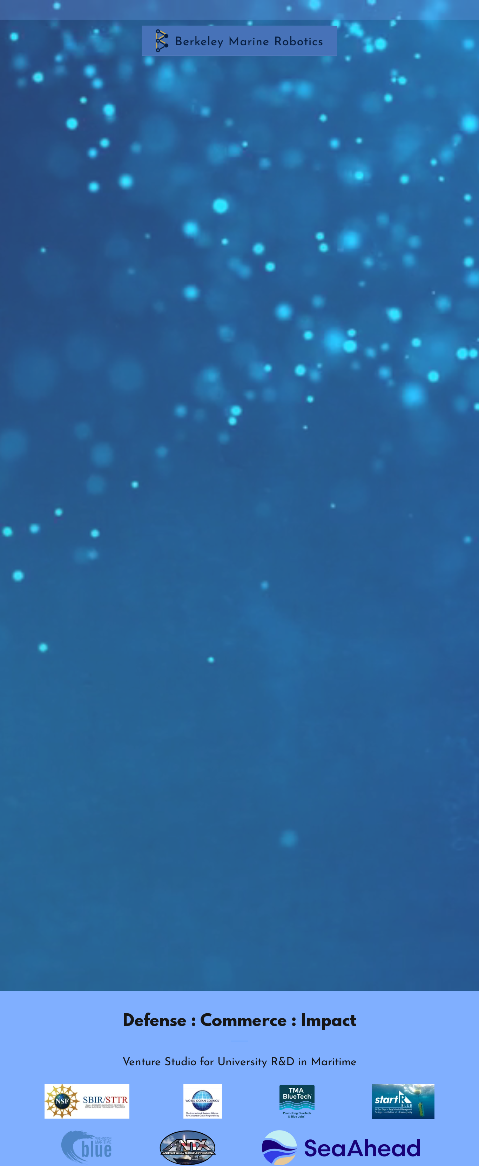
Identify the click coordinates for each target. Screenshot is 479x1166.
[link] (240, 8)
